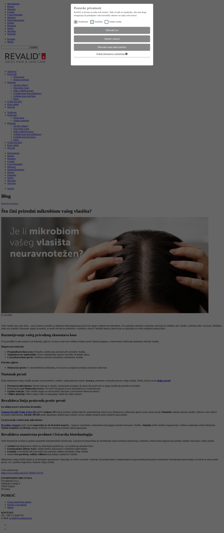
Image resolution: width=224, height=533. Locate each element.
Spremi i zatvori (112, 39)
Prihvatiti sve (112, 30)
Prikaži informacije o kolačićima (110, 54)
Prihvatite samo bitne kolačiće (112, 47)
